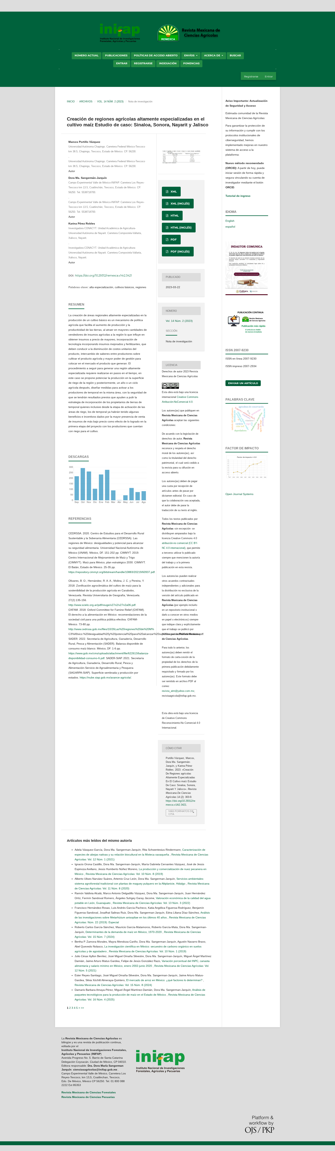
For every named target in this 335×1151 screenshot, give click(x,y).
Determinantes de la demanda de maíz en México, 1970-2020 (123, 931)
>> (82, 1007)
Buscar (235, 55)
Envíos (189, 55)
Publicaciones (116, 55)
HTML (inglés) (181, 227)
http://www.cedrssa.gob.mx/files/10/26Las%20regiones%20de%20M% (111, 629)
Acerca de (212, 55)
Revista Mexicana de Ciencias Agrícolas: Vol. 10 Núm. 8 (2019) (124, 873)
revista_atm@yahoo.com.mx (178, 690)
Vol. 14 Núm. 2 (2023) (110, 101)
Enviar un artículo (243, 383)
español (230, 226)
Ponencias (191, 63)
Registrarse (143, 63)
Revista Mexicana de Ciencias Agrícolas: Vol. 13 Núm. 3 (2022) (151, 902)
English (229, 220)
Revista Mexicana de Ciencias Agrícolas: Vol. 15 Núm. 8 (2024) (113, 985)
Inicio (71, 101)
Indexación (168, 63)
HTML (174, 215)
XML (173, 191)
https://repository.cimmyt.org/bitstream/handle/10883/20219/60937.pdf (111, 572)
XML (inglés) (180, 203)
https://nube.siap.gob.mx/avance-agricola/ (105, 677)
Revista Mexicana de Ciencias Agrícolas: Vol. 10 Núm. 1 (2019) (147, 951)
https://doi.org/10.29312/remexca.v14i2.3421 (103, 275)
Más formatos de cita (181, 812)
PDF (173, 239)
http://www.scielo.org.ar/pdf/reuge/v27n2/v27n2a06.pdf (102, 604)
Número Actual (86, 55)
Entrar (121, 63)
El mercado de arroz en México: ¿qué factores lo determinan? (164, 980)
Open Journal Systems (239, 494)
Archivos (85, 101)
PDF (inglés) (180, 251)
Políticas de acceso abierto (156, 55)
